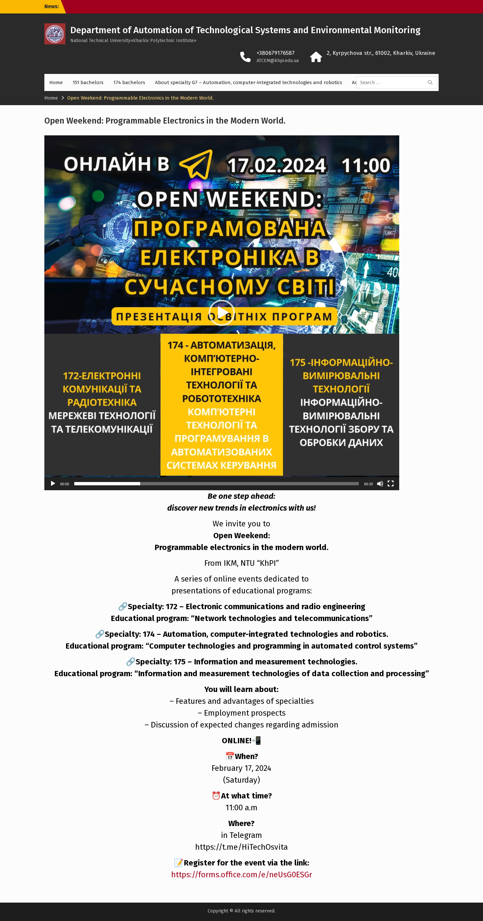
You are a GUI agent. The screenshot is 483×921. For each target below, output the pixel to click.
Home (56, 82)
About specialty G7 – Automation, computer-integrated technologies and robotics (248, 82)
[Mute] (380, 483)
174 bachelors (129, 82)
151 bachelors (88, 82)
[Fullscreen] (390, 483)
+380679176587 (276, 53)
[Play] (53, 483)
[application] (221, 312)
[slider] (216, 483)
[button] (222, 313)
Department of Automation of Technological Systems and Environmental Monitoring (245, 30)
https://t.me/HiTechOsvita (241, 847)
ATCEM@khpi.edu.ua (278, 60)
